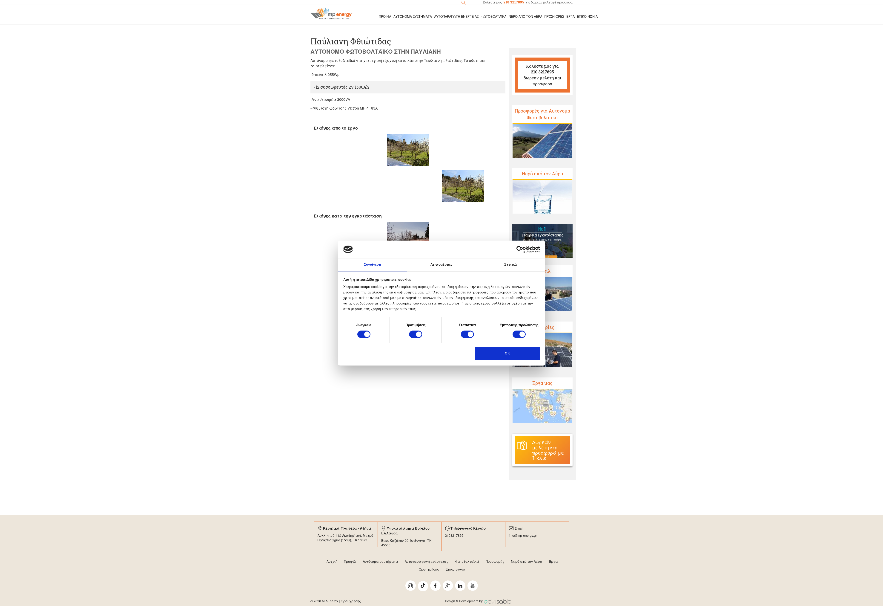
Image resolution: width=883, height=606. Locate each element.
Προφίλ (350, 561)
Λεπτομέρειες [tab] (441, 265)
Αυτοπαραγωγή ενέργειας (426, 561)
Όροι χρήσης (429, 569)
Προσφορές (554, 16)
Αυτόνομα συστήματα (380, 561)
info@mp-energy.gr (523, 535)
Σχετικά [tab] (510, 265)
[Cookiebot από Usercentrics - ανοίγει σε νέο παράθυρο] (520, 249)
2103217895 (454, 535)
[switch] (415, 334)
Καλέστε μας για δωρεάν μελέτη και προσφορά (542, 75)
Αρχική (332, 561)
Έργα (570, 16)
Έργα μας (542, 383)
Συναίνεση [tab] (372, 265)
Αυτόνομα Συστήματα (412, 16)
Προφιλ (385, 16)
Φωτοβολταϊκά (493, 16)
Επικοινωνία (587, 16)
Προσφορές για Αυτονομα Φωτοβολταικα (542, 114)
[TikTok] (423, 586)
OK (507, 353)
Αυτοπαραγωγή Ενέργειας (456, 16)
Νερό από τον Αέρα (525, 16)
